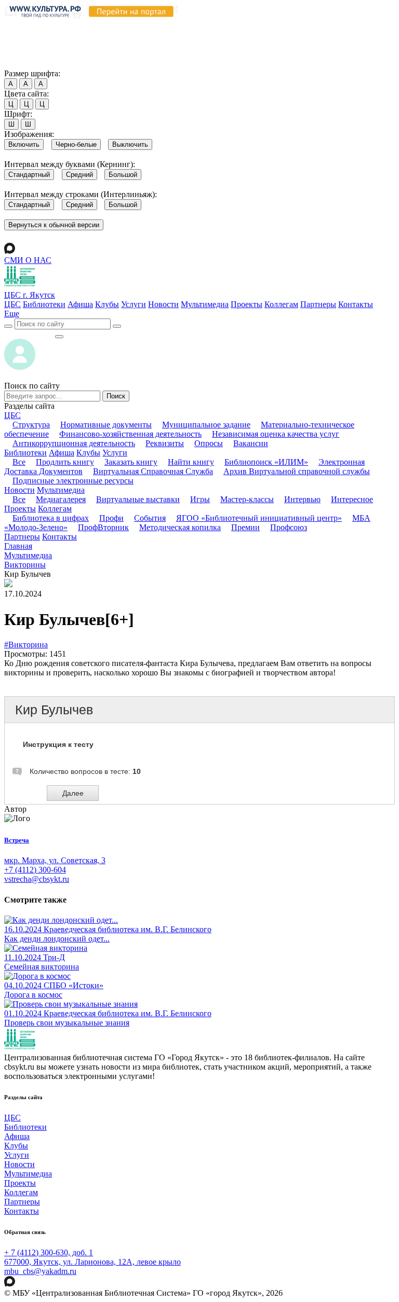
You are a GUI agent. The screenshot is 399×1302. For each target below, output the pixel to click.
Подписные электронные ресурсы (73, 480)
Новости (163, 304)
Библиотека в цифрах (50, 518)
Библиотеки (44, 304)
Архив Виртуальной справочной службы (296, 471)
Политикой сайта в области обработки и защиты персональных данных (187, 34)
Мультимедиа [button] (61, 490)
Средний (79, 174)
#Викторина (26, 644)
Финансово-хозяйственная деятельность (130, 434)
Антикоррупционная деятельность (73, 443)
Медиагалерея (61, 499)
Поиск (116, 396)
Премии (245, 527)
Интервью (302, 499)
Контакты (355, 304)
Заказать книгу (130, 462)
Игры (200, 499)
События (150, 518)
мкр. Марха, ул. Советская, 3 (54, 860)
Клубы (107, 304)
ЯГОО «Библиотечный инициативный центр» (259, 518)
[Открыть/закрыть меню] (59, 336)
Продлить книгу (65, 462)
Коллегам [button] (55, 508)
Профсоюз (288, 527)
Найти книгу (191, 462)
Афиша (80, 304)
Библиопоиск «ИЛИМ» (266, 462)
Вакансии (250, 443)
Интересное (352, 499)
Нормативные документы (106, 424)
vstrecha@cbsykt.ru (36, 879)
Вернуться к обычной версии (53, 225)
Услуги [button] (114, 452)
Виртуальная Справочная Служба (153, 471)
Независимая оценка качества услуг (275, 434)
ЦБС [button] (12, 415)
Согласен (23, 63)
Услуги (133, 304)
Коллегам (281, 304)
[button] (11, 313)
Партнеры (318, 304)
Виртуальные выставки (138, 499)
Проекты (246, 304)
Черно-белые (76, 144)
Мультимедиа (205, 304)
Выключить (130, 144)
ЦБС (12, 304)
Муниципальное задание (206, 424)
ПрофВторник (103, 527)
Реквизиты (164, 443)
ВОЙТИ (29, 333)
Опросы (208, 443)
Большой (123, 174)
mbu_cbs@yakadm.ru (40, 1271)
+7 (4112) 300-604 (35, 869)
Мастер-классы (247, 499)
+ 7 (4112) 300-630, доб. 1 (48, 1252)
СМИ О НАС (27, 260)
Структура (31, 424)
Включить (23, 144)
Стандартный (29, 174)
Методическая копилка (180, 527)
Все (18, 462)
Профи (111, 518)
